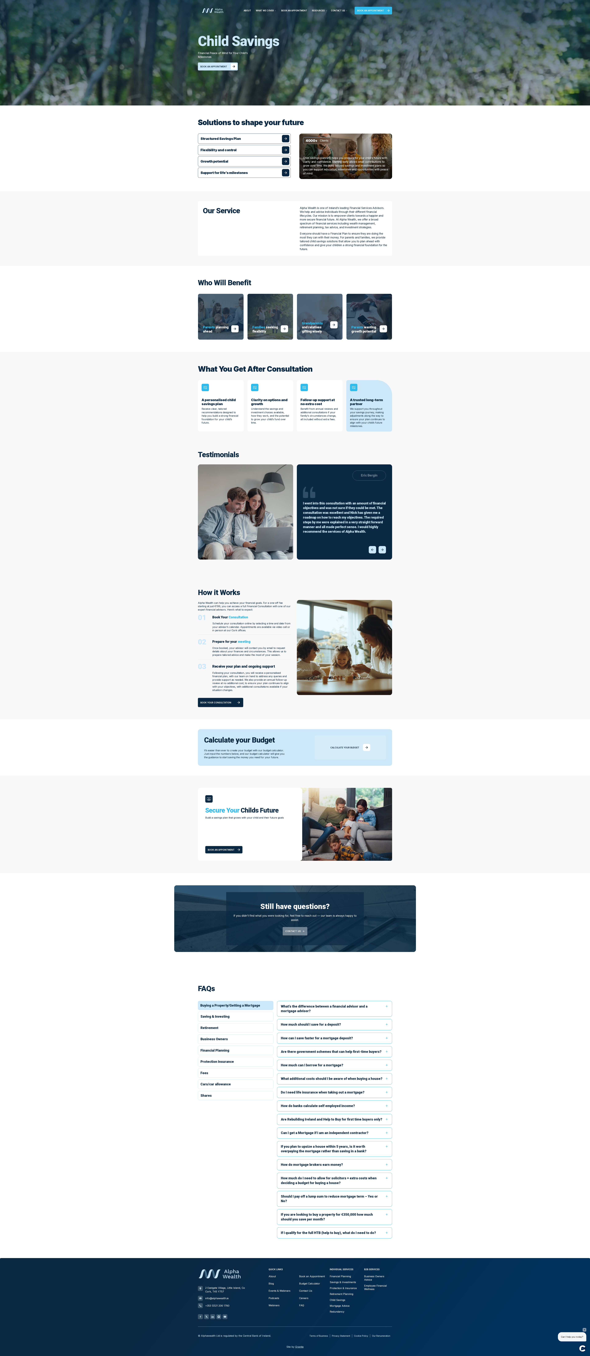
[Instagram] (218, 1316)
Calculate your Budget (344, 747)
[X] (206, 1316)
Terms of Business (318, 1336)
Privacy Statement (341, 1336)
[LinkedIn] (212, 1316)
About (247, 10)
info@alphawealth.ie (217, 1298)
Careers (303, 1298)
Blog (271, 1283)
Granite (299, 1346)
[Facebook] (200, 1316)
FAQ (301, 1305)
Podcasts (274, 1298)
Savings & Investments (343, 1282)
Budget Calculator (309, 1283)
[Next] (382, 549)
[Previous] (372, 549)
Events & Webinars (279, 1290)
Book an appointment (370, 10)
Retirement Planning (341, 1294)
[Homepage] (212, 11)
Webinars (274, 1305)
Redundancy (337, 1311)
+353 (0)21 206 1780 (217, 1305)
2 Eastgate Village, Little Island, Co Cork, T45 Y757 (225, 1289)
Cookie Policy (361, 1336)
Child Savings (337, 1300)
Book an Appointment (294, 10)
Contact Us (338, 10)
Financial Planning (340, 1276)
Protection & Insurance (343, 1288)
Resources (318, 10)
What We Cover (265, 10)
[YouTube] (224, 1316)
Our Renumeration (381, 1336)
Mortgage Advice (340, 1305)
